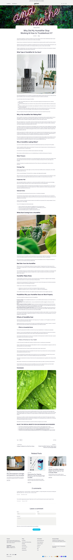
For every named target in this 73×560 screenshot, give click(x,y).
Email (38, 511)
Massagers (23, 543)
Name (18, 511)
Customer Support (40, 543)
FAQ (37, 550)
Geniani (10, 556)
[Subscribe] (65, 544)
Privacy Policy (24, 545)
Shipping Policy (24, 550)
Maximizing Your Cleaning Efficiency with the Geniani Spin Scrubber (36, 476)
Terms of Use (63, 546)
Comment (18, 516)
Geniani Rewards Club (40, 540)
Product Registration (40, 542)
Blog (39, 35)
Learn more (8, 480)
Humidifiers (23, 540)
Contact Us (39, 545)
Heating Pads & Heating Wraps (26, 542)
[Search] (62, 3)
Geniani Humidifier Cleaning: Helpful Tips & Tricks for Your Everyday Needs (56, 471)
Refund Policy (24, 548)
